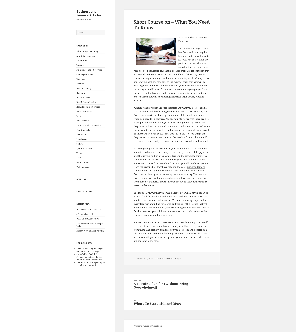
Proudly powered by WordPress (148, 326)
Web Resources (83, 167)
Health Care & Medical (86, 102)
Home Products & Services (88, 107)
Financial (80, 83)
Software (80, 144)
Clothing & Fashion (84, 74)
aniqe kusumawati (164, 258)
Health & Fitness (83, 97)
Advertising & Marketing (87, 51)
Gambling (80, 93)
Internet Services (84, 111)
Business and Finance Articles (88, 13)
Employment (82, 79)
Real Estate (81, 134)
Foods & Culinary (83, 88)
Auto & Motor (82, 60)
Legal (78, 116)
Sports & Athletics (84, 148)
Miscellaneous (82, 120)
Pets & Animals (83, 130)
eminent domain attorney (147, 222)
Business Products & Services (89, 70)
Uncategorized (82, 162)
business (80, 65)
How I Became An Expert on (88, 209)
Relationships (82, 139)
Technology (81, 153)
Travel (79, 157)
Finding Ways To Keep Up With (90, 231)
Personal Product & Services (88, 125)
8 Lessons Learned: (84, 214)
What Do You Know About (87, 219)
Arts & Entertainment (86, 56)
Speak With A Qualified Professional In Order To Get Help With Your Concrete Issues (90, 257)
